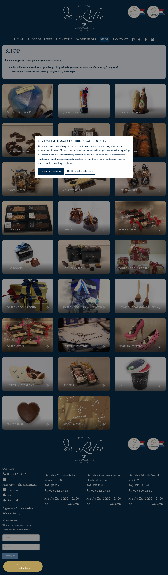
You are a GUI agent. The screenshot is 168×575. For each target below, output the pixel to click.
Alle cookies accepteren (50, 171)
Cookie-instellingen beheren (80, 171)
